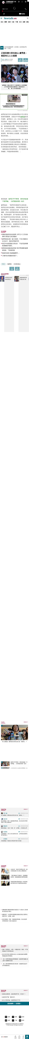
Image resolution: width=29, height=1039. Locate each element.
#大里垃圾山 (17, 264)
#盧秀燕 (9, 264)
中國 (16, 22)
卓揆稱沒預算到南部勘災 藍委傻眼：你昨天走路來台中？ (9, 278)
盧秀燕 (22, 116)
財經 (9, 22)
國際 (5, 22)
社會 (13, 22)
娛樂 (24, 22)
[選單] (1, 18)
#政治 (3, 264)
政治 (2, 22)
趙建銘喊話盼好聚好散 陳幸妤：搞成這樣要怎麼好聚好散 (23, 278)
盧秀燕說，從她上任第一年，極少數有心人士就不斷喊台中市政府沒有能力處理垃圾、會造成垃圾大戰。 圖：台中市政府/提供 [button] (14, 87)
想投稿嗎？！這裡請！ (14, 1003)
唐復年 (6, 59)
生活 (20, 22)
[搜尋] (27, 18)
